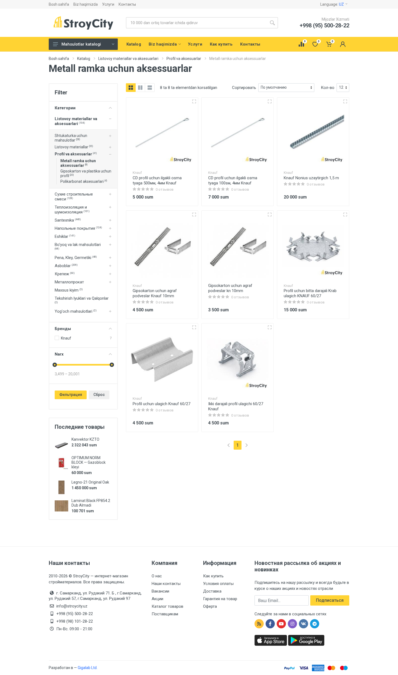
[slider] (55, 365)
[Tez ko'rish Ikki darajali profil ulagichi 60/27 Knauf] (270, 327)
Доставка (212, 591)
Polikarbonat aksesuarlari (83, 181)
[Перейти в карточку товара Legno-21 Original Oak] (61, 487)
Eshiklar (65, 236)
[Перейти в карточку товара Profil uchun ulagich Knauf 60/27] (162, 359)
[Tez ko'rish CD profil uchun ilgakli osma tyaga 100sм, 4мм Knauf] (270, 101)
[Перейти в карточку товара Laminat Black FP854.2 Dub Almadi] (61, 506)
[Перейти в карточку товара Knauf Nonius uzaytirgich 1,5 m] (313, 134)
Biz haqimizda (85, 4)
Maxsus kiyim (69, 290)
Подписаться (330, 600)
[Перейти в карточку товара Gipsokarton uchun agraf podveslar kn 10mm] (238, 247)
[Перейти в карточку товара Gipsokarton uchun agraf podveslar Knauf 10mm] (162, 247)
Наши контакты (166, 583)
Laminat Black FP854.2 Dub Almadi (90, 502)
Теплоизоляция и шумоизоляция (72, 210)
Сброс (99, 394)
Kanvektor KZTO (85, 439)
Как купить (213, 576)
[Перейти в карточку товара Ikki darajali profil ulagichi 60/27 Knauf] (238, 359)
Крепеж (65, 273)
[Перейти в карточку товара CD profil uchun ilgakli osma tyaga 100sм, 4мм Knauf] (238, 134)
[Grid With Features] (140, 87)
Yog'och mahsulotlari (76, 311)
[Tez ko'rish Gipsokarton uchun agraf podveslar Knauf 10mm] (194, 214)
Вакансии (160, 591)
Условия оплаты (218, 583)
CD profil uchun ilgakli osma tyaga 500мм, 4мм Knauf (157, 180)
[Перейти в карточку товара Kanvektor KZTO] (61, 444)
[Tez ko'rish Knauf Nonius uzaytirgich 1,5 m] (345, 101)
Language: (332, 4)
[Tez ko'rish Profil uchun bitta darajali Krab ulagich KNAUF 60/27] (345, 214)
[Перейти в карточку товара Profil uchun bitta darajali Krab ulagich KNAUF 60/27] (313, 247)
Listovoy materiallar (74, 147)
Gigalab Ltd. (87, 668)
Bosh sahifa (59, 4)
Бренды (63, 328)
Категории (65, 107)
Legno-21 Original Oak (90, 482)
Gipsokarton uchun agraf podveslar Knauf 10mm (155, 293)
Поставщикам (165, 614)
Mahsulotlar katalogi (81, 44)
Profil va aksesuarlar (76, 154)
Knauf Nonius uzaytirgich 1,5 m (311, 177)
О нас (157, 576)
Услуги (108, 4)
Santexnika (68, 220)
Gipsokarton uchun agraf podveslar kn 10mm (230, 288)
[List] (150, 87)
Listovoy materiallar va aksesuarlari (76, 121)
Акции (157, 598)
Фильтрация (70, 394)
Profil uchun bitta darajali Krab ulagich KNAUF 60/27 (310, 293)
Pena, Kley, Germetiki (76, 257)
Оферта (210, 606)
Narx (59, 354)
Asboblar (66, 265)
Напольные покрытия (78, 228)
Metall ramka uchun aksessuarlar (78, 163)
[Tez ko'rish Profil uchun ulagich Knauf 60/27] (194, 327)
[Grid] (131, 87)
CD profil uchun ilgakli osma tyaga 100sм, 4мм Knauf (232, 180)
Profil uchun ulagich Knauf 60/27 (161, 403)
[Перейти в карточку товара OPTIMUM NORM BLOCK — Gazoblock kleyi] (61, 463)
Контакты (127, 4)
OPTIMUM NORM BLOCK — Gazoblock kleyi (88, 462)
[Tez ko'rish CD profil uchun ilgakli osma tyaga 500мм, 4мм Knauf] (194, 101)
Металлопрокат (69, 282)
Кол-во (327, 87)
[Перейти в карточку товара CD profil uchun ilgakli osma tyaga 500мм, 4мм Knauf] (162, 134)
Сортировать (244, 87)
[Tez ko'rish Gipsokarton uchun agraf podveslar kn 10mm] (270, 214)
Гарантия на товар (220, 598)
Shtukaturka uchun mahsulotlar (71, 137)
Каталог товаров (167, 606)
